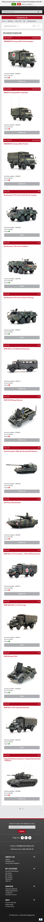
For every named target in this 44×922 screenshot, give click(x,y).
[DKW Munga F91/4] (22, 673)
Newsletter (8, 879)
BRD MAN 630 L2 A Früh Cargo (15, 605)
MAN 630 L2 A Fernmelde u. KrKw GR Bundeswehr (22, 554)
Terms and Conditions (12, 863)
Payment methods (11, 889)
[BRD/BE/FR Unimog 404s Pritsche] (22, 160)
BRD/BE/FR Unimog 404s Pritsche (16, 144)
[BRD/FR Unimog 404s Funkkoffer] (22, 109)
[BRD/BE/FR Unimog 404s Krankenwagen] (22, 58)
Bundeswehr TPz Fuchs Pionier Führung (19, 297)
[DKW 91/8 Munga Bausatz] (22, 416)
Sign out (8, 881)
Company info (9, 861)
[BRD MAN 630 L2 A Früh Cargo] (22, 621)
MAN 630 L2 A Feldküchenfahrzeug (16, 349)
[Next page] (41, 809)
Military (10, 21)
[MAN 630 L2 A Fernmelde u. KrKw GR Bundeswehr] (22, 570)
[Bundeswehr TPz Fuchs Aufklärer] (22, 263)
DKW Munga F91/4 (10, 656)
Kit (24, 21)
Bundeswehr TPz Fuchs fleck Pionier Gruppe (20, 195)
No (19, 4)
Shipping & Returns (11, 891)
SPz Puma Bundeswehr (12, 502)
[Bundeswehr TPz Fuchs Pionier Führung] (22, 314)
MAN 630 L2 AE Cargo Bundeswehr (16, 707)
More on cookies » (27, 4)
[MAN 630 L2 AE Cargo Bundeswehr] (22, 724)
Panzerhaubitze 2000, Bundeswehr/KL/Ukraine (20, 451)
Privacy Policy (9, 906)
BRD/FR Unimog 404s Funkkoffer (16, 92)
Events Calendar (10, 902)
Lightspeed (31, 915)
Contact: (22, 846)
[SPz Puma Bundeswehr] (22, 519)
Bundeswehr (31, 21)
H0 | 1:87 (18, 21)
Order (22, 235)
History (7, 859)
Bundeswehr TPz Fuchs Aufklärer (16, 246)
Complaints (9, 893)
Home (3, 21)
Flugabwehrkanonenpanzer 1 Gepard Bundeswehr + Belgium (22, 759)
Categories (21, 17)
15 (33, 26)
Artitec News (9, 904)
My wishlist (8, 877)
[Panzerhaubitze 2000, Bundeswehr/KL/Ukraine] (22, 468)
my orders (8, 873)
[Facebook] (22, 837)
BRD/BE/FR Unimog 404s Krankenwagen (18, 41)
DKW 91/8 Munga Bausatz (13, 400)
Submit (21, 831)
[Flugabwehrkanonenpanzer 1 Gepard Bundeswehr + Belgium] (22, 775)
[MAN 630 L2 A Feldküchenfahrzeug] (22, 365)
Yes (14, 4)
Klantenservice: (22, 849)
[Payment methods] (40, 919)
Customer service (11, 895)
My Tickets (8, 875)
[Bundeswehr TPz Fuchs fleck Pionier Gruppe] (22, 211)
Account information (11, 871)
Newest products (10, 26)
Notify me (22, 81)
